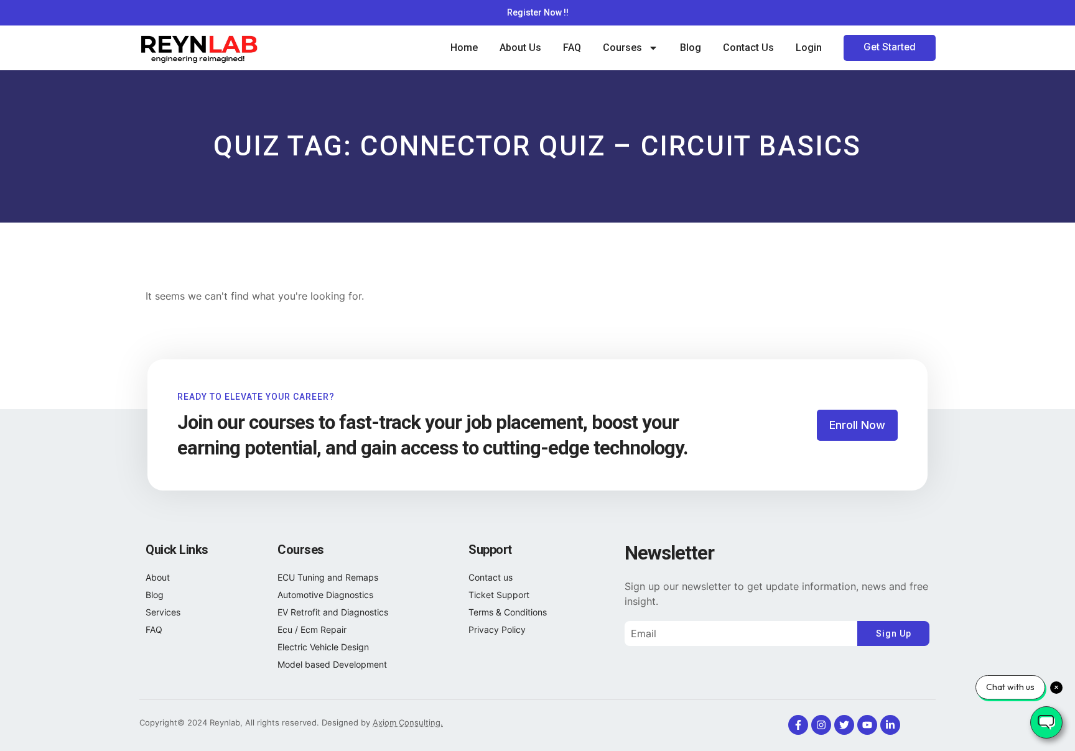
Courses (622, 47)
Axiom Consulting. (408, 722)
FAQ (572, 47)
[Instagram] (821, 725)
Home (464, 47)
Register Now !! (538, 12)
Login (809, 47)
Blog (690, 47)
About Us (520, 47)
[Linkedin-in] (890, 725)
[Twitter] (844, 725)
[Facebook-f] (798, 725)
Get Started (889, 47)
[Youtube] (867, 725)
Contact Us (748, 47)
